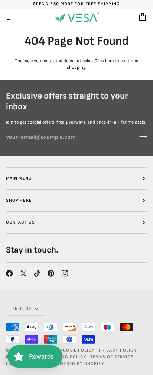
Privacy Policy (118, 350)
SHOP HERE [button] (19, 200)
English (22, 308)
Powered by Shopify (78, 363)
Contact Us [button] (20, 222)
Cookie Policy (77, 350)
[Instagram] (65, 273)
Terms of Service (111, 357)
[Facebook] (9, 273)
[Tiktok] (37, 273)
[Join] (141, 136)
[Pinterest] (51, 273)
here (109, 61)
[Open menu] (17, 17)
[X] (23, 273)
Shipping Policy (66, 357)
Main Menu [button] (19, 178)
